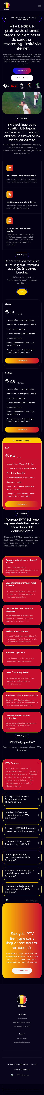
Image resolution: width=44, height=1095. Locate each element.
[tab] (22, 292)
